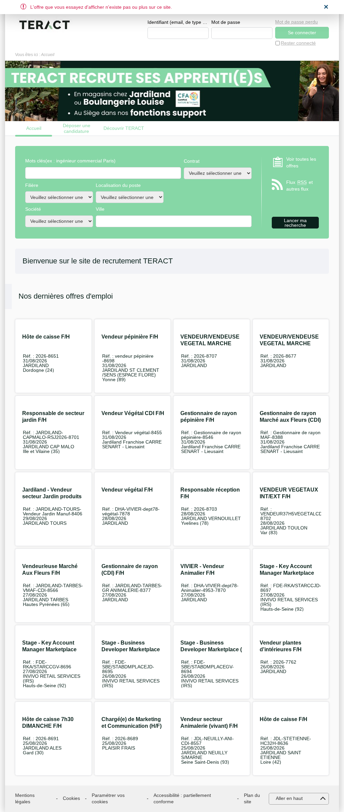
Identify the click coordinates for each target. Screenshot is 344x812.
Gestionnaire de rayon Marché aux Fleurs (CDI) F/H (290, 419)
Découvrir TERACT (123, 128)
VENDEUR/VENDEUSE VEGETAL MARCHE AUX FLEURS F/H (210, 343)
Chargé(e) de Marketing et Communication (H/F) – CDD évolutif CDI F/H (131, 725)
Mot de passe (225, 22)
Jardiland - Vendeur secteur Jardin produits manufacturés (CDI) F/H (52, 496)
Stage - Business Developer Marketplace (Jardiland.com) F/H (130, 649)
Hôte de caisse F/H (46, 337)
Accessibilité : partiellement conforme (182, 799)
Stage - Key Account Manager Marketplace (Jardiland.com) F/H (287, 572)
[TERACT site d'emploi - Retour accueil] (44, 24)
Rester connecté (298, 43)
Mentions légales (25, 799)
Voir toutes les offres (301, 162)
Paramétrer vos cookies (108, 799)
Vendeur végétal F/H (127, 490)
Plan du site (252, 799)
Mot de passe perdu (296, 21)
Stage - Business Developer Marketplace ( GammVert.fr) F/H (211, 649)
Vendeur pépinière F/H (129, 337)
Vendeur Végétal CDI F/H (132, 413)
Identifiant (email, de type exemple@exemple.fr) (178, 22)
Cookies (71, 798)
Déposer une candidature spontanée (76, 128)
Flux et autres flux (299, 186)
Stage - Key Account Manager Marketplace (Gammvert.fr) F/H (49, 649)
